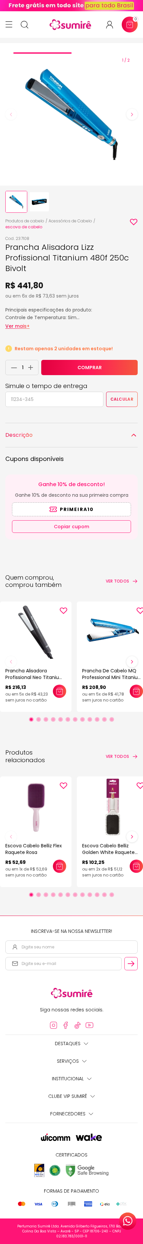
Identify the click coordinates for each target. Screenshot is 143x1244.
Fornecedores (67, 1113)
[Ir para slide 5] (60, 719)
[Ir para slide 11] (104, 719)
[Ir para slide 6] (68, 719)
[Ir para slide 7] (75, 719)
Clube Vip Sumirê (67, 1096)
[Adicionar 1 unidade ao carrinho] (32, 367)
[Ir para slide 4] (53, 719)
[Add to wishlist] (134, 222)
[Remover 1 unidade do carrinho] (12, 367)
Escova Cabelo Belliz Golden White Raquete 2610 (108, 852)
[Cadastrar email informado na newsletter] (131, 963)
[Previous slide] (11, 114)
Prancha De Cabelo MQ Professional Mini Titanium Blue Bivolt (112, 677)
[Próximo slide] (132, 661)
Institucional (68, 1078)
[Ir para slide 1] (31, 719)
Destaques (67, 1043)
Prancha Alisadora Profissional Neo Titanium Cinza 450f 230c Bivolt (34, 677)
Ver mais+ (17, 326)
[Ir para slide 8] (82, 719)
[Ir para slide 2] (38, 719)
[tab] (42, 53)
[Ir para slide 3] (46, 719)
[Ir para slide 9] (89, 719)
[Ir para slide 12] (111, 719)
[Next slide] (132, 114)
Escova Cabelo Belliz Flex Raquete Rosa (33, 849)
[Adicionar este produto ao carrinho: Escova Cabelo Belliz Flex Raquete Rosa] (59, 866)
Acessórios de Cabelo (70, 221)
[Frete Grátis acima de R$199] (71, 5)
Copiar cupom (71, 526)
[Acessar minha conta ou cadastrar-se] (112, 24)
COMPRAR (89, 367)
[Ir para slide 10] (97, 719)
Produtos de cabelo (24, 221)
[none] (16, 202)
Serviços (68, 1061)
